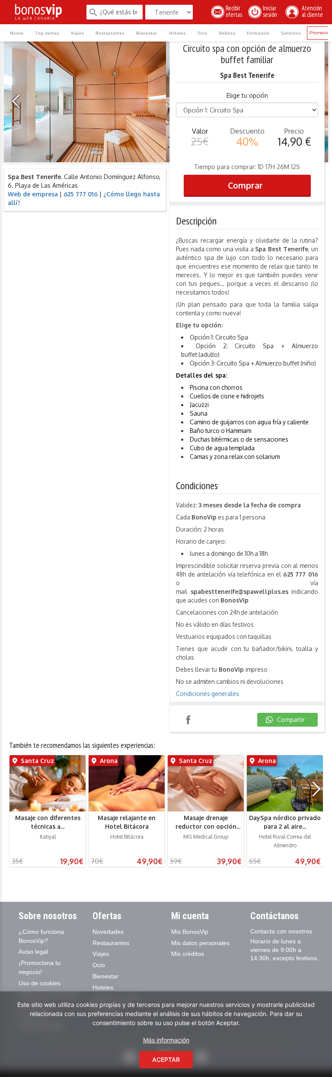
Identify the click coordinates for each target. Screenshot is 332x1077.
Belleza (227, 32)
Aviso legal (33, 951)
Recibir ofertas (234, 11)
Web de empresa (33, 194)
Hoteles (177, 32)
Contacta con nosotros (281, 931)
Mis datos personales (200, 942)
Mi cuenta (190, 915)
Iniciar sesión (271, 11)
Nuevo (17, 32)
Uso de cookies (40, 983)
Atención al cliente (311, 11)
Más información (166, 1040)
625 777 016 (81, 194)
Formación (258, 32)
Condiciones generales (207, 693)
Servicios (291, 32)
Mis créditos (187, 953)
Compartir (188, 719)
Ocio (203, 32)
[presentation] (18, 102)
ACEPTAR (166, 1059)
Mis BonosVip (189, 931)
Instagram (213, 719)
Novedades (108, 931)
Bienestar (146, 32)
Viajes (77, 32)
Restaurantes (110, 32)
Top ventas (47, 32)
